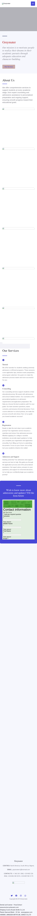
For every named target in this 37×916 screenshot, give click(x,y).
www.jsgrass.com (26, 912)
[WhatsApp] (25, 896)
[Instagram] (21, 896)
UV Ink (18, 912)
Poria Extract (18, 905)
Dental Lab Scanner (6, 905)
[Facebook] (16, 896)
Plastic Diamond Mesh (7, 912)
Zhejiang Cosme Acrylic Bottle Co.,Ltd (12, 910)
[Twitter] (12, 896)
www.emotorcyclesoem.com (9, 907)
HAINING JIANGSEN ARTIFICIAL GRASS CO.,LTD (15, 915)
